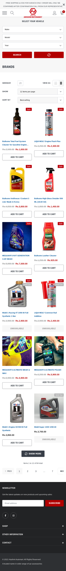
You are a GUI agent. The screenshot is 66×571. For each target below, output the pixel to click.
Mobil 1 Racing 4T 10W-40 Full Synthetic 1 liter (15, 314)
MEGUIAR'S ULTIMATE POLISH (47, 370)
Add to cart (17, 157)
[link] (17, 122)
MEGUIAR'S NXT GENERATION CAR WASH (15, 257)
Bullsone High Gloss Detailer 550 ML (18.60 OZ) (48, 200)
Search (17, 55)
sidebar (6, 83)
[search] (12, 13)
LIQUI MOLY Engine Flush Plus (47, 141)
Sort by (6, 100)
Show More (34, 453)
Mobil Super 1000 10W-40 (45, 427)
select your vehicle (33, 21)
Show (5, 91)
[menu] (4, 13)
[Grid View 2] (61, 83)
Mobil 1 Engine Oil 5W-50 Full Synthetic (14, 428)
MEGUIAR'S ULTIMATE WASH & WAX (16, 371)
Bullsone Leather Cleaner (45, 256)
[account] (54, 13)
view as (46, 83)
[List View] (56, 83)
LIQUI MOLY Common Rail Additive (45, 314)
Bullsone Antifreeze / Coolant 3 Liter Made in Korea (15, 200)
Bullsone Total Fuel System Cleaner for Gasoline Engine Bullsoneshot (14, 143)
